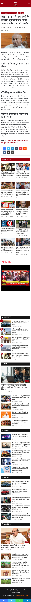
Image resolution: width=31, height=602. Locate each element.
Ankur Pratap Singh (7, 27)
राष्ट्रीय (22, 13)
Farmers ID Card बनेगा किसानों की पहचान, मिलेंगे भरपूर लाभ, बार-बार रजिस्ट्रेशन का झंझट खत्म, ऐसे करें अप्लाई (20, 564)
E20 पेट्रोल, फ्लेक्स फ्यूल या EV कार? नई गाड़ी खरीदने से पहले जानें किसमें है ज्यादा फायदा (21, 499)
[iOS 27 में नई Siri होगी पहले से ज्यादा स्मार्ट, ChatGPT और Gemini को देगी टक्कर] (6, 437)
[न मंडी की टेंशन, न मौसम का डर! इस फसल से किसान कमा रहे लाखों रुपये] (6, 581)
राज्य (19, 13)
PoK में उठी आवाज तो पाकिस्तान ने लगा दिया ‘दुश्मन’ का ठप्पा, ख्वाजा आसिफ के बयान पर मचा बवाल (23, 249)
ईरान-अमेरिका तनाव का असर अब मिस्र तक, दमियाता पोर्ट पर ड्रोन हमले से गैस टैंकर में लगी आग (20, 347)
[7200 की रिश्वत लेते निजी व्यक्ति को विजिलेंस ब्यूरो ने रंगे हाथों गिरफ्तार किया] (8, 223)
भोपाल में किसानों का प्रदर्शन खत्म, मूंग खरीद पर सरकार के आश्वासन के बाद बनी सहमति (7, 249)
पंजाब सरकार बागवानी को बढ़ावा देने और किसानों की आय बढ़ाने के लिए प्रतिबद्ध (13, 546)
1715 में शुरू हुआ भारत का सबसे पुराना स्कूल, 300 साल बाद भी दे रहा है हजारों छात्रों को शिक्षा (20, 422)
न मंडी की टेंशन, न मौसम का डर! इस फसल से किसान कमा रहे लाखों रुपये (21, 579)
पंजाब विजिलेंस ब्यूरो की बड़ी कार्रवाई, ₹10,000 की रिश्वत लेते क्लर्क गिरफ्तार (22, 231)
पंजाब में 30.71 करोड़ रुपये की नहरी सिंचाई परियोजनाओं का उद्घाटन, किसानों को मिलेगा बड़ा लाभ (22, 193)
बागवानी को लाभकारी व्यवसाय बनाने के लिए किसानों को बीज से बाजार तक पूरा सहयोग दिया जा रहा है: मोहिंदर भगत (20, 556)
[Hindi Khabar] (15, 3)
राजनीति (15, 13)
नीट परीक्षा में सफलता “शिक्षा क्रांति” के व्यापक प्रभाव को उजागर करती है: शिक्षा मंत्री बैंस (20, 414)
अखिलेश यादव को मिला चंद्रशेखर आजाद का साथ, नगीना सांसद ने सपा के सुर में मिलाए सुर (23, 173)
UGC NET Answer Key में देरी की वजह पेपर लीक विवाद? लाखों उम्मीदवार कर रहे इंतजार (20, 397)
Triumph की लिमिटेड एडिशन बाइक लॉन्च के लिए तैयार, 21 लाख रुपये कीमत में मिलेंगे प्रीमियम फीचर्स (21, 507)
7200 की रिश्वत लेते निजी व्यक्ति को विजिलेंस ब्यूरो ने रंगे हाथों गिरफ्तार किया (8, 230)
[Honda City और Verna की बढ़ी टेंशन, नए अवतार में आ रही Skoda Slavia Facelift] (6, 323)
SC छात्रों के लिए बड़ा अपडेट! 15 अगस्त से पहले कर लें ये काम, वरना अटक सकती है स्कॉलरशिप (20, 405)
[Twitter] (8, 148)
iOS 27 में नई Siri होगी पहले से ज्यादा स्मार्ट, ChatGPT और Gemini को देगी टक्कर (20, 436)
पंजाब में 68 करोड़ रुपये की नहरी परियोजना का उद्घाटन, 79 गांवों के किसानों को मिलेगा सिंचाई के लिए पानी (7, 212)
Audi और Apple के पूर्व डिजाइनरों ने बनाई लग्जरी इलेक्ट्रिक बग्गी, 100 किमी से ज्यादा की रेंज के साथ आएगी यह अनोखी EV (21, 444)
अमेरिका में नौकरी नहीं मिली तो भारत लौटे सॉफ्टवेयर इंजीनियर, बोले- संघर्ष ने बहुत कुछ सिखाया (14, 387)
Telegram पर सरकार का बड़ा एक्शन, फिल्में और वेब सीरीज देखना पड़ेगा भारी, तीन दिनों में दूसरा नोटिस (20, 469)
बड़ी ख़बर (10, 13)
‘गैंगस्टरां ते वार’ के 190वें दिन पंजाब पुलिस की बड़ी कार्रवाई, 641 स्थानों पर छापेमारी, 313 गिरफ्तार (22, 212)
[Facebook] (4, 148)
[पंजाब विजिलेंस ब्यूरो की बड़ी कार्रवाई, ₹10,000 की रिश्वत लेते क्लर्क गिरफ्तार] (23, 224)
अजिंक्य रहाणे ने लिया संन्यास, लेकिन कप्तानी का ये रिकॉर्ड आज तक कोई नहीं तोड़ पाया (20, 331)
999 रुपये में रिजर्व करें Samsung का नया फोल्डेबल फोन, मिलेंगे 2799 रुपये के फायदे (21, 461)
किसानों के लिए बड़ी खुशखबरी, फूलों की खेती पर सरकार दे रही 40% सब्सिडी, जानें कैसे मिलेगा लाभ (20, 572)
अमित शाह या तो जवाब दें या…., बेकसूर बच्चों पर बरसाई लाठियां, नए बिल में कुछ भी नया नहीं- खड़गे (7, 174)
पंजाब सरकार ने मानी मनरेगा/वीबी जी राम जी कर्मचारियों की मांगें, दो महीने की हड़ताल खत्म (7, 192)
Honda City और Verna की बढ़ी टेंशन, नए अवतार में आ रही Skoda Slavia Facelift (20, 323)
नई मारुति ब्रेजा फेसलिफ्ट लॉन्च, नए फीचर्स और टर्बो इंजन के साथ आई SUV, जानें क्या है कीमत (20, 491)
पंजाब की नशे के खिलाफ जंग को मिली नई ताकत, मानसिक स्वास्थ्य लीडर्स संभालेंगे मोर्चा (20, 339)
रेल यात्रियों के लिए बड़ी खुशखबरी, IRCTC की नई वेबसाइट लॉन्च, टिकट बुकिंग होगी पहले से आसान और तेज (21, 452)
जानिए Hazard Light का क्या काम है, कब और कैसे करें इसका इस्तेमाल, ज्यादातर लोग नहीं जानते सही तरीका (21, 515)
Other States (5, 13)
